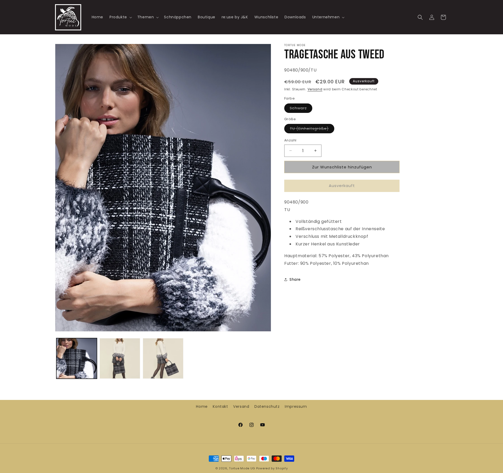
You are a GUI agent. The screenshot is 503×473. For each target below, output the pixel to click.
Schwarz (301, 109)
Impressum (296, 406)
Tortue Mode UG (242, 468)
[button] (120, 17)
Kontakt (220, 406)
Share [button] (295, 279)
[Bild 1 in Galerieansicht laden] (76, 358)
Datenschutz (267, 406)
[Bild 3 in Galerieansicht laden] (163, 358)
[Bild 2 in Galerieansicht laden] (120, 358)
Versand (315, 89)
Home (201, 406)
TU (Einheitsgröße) (312, 129)
